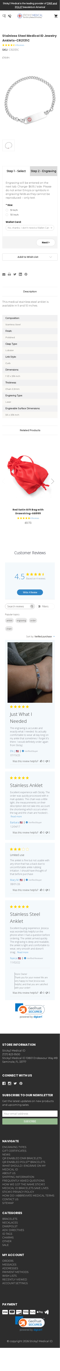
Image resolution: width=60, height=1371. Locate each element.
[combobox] (40, 636)
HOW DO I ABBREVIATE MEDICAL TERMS (28, 1195)
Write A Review (30, 592)
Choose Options (29, 474)
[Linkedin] (20, 274)
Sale (5, 1245)
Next (45, 242)
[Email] (3, 274)
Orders (8, 1260)
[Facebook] (4, 1083)
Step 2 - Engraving (43, 171)
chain (9, 628)
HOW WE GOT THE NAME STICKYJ (23, 1184)
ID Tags (7, 1233)
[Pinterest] (25, 274)
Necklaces (10, 1222)
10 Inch (14, 214)
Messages (9, 1264)
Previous (3, 481)
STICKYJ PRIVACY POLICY (18, 1191)
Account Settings (15, 1283)
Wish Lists (9, 1275)
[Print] (9, 274)
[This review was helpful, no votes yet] (41, 761)
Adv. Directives (13, 1230)
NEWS (6, 1154)
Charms (8, 1237)
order (33, 620)
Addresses (10, 1268)
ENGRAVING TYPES (14, 1147)
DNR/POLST (9, 1226)
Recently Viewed (14, 1279)
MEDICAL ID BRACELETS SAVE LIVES (25, 1188)
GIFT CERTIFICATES (14, 1150)
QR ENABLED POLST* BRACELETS (23, 1162)
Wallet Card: (13, 222)
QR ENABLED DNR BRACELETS (22, 1158)
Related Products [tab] (30, 430)
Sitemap (8, 1203)
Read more (16, 816)
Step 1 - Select (16, 171)
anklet (9, 620)
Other (6, 1241)
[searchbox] (17, 606)
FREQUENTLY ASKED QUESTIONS (23, 1180)
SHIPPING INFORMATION (18, 1176)
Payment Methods (15, 1272)
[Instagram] (9, 1083)
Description (30, 291)
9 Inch (14, 210)
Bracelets (9, 1218)
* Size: (9, 205)
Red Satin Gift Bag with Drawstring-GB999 (28, 511)
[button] (30, 27)
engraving (21, 620)
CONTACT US (10, 1199)
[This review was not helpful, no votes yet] (47, 761)
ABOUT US (8, 1173)
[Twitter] (14, 274)
